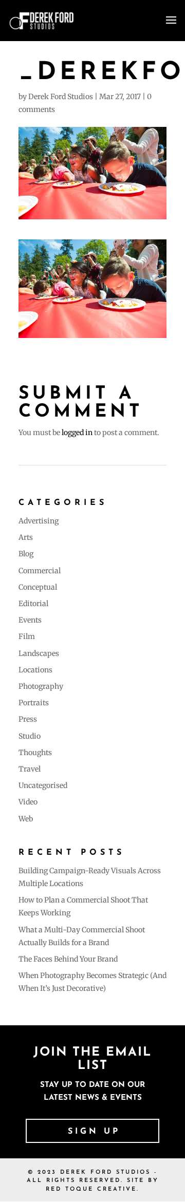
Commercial (39, 570)
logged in (77, 432)
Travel (29, 769)
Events (30, 620)
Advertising (38, 520)
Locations (35, 669)
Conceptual (37, 587)
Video (28, 801)
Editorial (33, 603)
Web (25, 818)
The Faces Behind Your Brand (68, 959)
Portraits (33, 702)
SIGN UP (94, 1132)
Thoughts (35, 752)
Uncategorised (42, 785)
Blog (25, 553)
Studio (29, 736)
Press (27, 719)
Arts (25, 537)
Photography (40, 686)
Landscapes (38, 653)
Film (26, 636)
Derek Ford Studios (60, 96)
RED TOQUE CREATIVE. (92, 1189)
